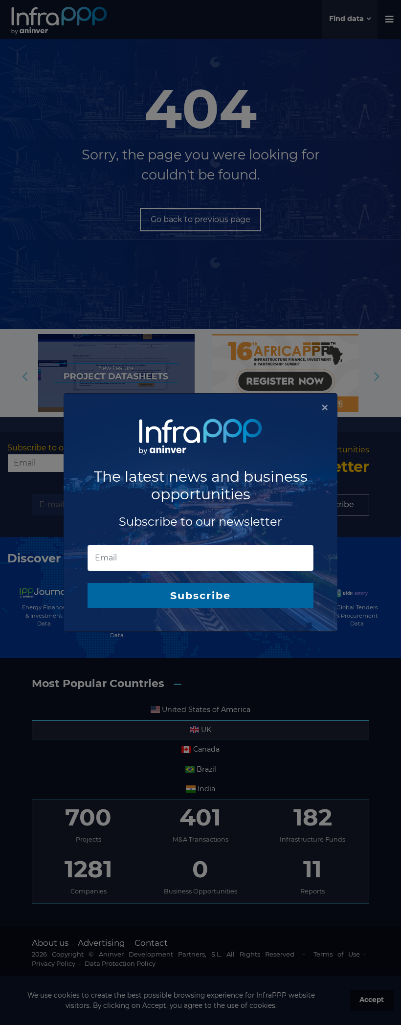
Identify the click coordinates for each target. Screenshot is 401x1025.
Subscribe (200, 595)
